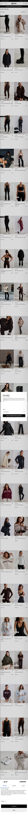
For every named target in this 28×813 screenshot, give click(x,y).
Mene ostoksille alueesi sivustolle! (14, 415)
